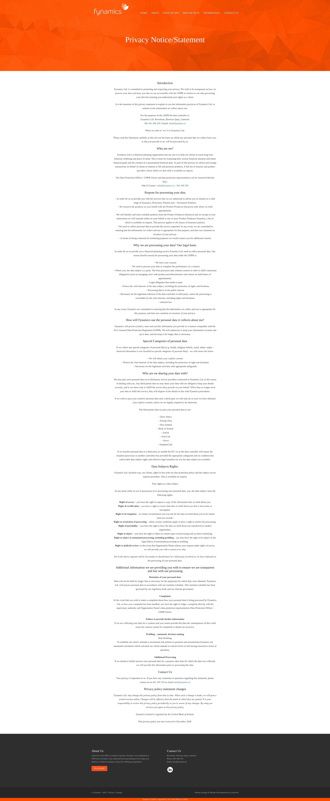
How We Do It (191, 13)
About (155, 13)
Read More (99, 768)
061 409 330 (154, 123)
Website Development (218, 792)
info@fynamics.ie (177, 123)
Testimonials (211, 13)
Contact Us (231, 13)
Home (143, 13)
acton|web (234, 792)
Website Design (201, 792)
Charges (119, 792)
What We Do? (171, 13)
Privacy (111, 792)
